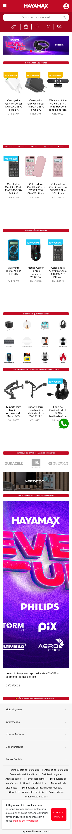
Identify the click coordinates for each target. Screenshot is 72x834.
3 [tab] (40, 51)
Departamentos (36, 747)
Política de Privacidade (26, 820)
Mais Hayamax (36, 710)
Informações (36, 722)
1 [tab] (31, 51)
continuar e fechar (58, 814)
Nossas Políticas (36, 735)
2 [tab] (36, 51)
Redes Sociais (36, 759)
